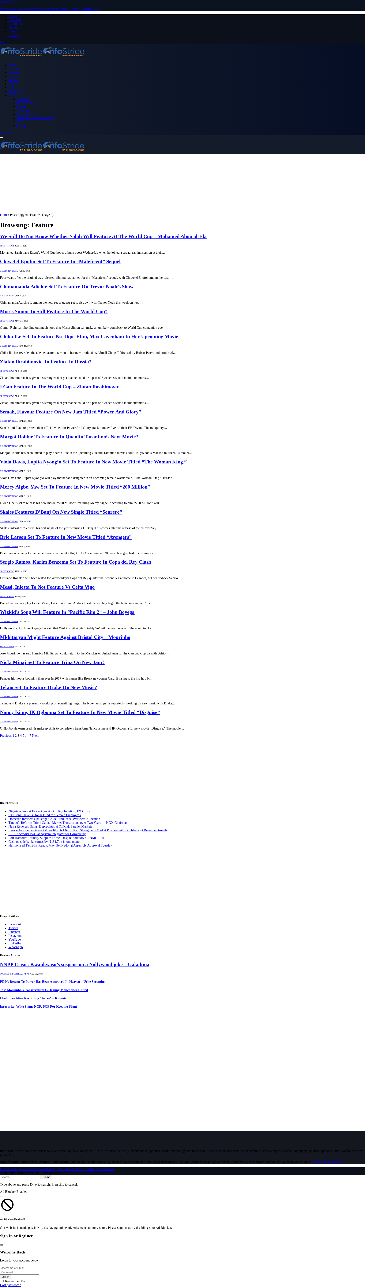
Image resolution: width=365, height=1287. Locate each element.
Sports (12, 87)
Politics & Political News (15, 974)
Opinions (23, 110)
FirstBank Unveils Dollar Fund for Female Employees (44, 815)
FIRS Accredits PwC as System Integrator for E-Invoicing (47, 834)
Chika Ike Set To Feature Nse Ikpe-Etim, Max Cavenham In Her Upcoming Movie (89, 336)
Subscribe (6, 133)
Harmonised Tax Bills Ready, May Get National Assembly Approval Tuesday (60, 845)
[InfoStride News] (42, 57)
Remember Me (15, 1281)
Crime (12, 76)
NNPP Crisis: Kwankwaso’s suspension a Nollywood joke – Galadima (74, 964)
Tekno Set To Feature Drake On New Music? (48, 687)
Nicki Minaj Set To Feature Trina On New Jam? (52, 662)
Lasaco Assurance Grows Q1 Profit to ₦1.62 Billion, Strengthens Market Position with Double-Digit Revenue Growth (87, 830)
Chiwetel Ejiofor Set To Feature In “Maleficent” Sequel (60, 261)
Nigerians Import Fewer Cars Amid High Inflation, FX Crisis (49, 811)
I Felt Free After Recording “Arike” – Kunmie (33, 998)
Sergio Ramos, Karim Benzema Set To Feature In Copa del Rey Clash (75, 562)
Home (12, 65)
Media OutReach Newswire (35, 118)
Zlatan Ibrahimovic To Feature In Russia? (45, 361)
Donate (13, 27)
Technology (16, 91)
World (21, 122)
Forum (12, 31)
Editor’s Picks (26, 103)
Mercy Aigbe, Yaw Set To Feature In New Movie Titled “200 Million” (75, 487)
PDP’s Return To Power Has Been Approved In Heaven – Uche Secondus (52, 981)
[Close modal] (1, 1196)
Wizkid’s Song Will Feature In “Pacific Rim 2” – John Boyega (67, 612)
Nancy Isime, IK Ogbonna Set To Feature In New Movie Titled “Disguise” (80, 712)
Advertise (14, 20)
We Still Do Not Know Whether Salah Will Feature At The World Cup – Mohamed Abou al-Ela (103, 236)
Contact (13, 35)
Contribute (15, 24)
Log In (5, 1276)
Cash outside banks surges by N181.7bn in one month (44, 841)
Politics (13, 84)
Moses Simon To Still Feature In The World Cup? (54, 311)
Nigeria (13, 80)
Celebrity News (9, 271)
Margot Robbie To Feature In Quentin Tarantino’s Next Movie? (69, 436)
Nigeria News (7, 296)
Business (14, 68)
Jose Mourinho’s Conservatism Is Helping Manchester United (44, 990)
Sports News (7, 246)
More (12, 95)
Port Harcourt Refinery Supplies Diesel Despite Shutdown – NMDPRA (56, 838)
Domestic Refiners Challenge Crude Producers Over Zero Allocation (54, 819)
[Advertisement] (126, 183)
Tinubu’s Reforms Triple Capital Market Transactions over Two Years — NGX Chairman (68, 822)
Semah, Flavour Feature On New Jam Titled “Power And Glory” (70, 412)
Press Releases (26, 114)
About (12, 16)
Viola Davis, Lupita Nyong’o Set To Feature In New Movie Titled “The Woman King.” (93, 461)
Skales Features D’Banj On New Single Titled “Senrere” (61, 512)
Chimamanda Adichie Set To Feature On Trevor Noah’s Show (66, 286)
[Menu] (1, 137)
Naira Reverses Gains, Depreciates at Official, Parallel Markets (50, 826)
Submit (46, 1177)
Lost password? (10, 1285)
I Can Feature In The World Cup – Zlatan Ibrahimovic (59, 386)
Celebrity (14, 72)
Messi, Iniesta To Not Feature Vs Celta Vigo (47, 587)
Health (21, 106)
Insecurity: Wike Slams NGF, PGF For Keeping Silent (38, 1006)
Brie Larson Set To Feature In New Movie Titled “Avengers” (66, 537)
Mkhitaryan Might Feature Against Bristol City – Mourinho (65, 637)
